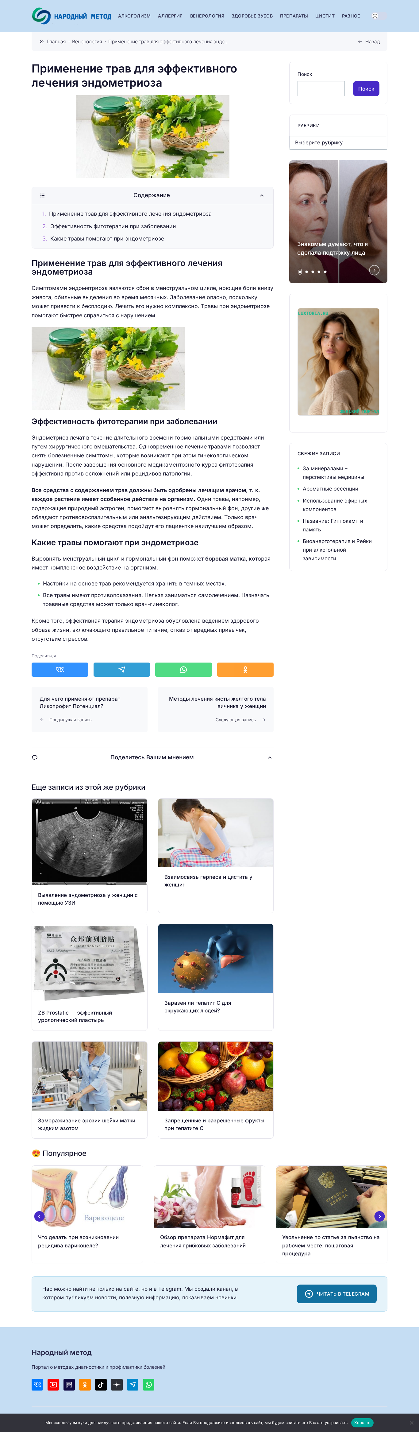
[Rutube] (69, 1384)
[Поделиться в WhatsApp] (183, 670)
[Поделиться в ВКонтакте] (60, 670)
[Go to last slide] (39, 1216)
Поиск (305, 74)
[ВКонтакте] (37, 1384)
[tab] (300, 272)
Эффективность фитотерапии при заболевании (113, 226)
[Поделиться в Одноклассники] (245, 670)
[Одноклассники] (84, 1384)
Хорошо (362, 1422)
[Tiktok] (100, 1384)
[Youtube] (53, 1384)
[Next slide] (374, 270)
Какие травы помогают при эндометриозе (107, 238)
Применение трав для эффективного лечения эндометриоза (130, 213)
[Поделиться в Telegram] (122, 670)
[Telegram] (132, 1384)
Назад (372, 42)
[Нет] (411, 1423)
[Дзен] (116, 1384)
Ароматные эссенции (330, 489)
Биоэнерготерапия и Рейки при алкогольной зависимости (337, 549)
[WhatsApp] (148, 1384)
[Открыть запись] (89, 856)
